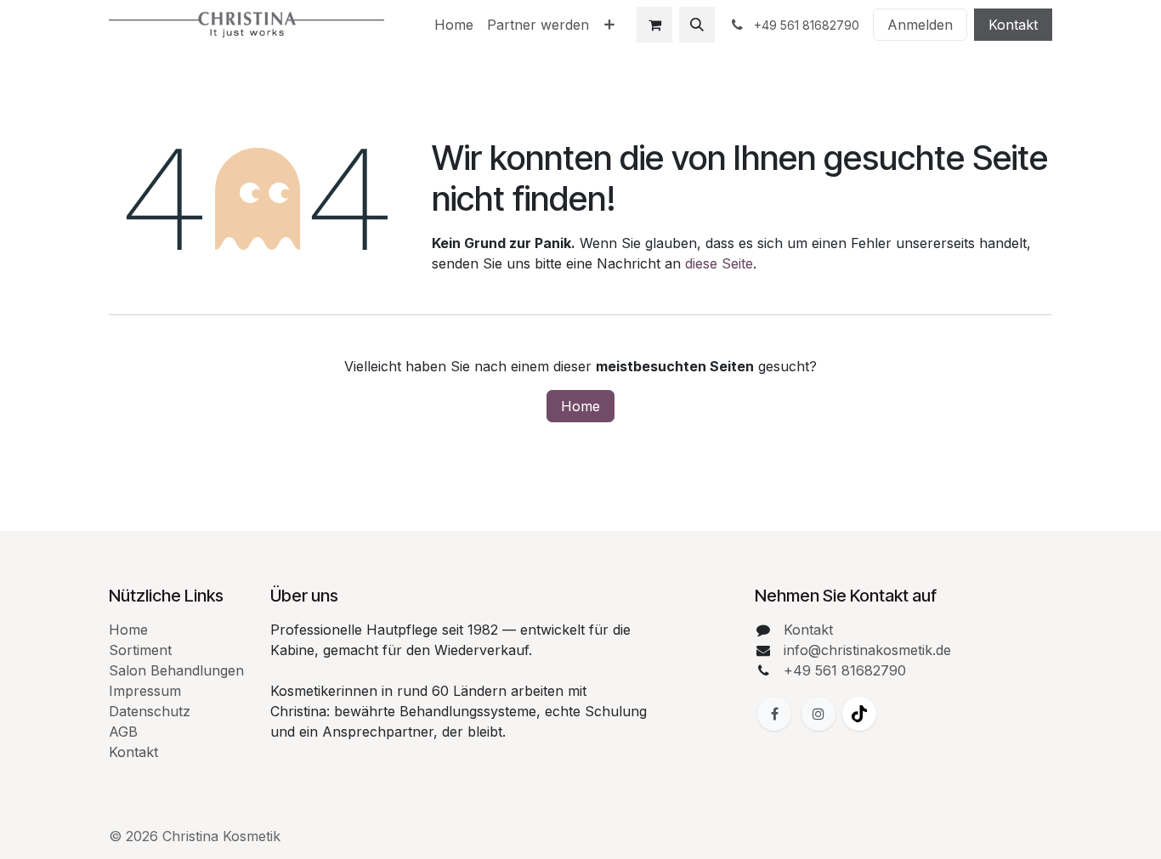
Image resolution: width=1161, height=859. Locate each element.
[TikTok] (859, 714)
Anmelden (920, 24)
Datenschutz (149, 711)
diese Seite (719, 263)
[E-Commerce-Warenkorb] (654, 24)
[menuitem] (454, 25)
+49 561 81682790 (845, 670)
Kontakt (1013, 24)
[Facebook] (774, 714)
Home (580, 406)
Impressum (145, 690)
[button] (697, 24)
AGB (123, 731)
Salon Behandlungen (176, 670)
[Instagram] (818, 714)
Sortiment (140, 649)
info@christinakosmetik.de (867, 649)
